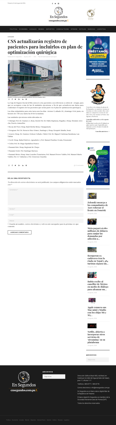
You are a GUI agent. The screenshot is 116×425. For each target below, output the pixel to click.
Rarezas (91, 29)
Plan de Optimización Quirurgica (47, 56)
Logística (101, 29)
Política (13, 29)
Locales (33, 29)
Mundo (41, 29)
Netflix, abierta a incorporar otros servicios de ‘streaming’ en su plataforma (96, 337)
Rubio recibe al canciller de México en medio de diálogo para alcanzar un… (98, 285)
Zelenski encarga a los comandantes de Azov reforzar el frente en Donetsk (98, 206)
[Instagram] (58, 3)
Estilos (82, 29)
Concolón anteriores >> (102, 131)
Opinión (74, 29)
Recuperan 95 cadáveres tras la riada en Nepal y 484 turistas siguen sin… (98, 259)
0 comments (79, 165)
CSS (35, 56)
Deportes (50, 29)
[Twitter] (55, 3)
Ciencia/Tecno (62, 29)
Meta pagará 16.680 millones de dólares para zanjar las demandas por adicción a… (98, 233)
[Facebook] (52, 3)
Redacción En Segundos (15, 56)
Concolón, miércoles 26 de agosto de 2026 (97, 120)
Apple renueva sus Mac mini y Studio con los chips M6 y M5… (97, 311)
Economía (23, 29)
